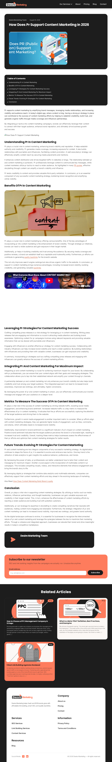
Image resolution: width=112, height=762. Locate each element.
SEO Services (17, 723)
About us (61, 701)
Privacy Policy (63, 723)
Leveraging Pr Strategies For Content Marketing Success (29, 89)
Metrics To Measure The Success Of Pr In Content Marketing (30, 95)
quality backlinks (31, 257)
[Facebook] (23, 756)
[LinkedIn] (27, 756)
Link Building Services (21, 728)
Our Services (65, 4)
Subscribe (95, 572)
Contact (103, 4)
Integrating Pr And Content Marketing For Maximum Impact (30, 92)
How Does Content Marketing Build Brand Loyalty (33, 481)
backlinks (37, 268)
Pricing (86, 4)
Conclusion (13, 102)
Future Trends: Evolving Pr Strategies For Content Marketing (30, 98)
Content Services (19, 733)
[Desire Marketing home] (16, 4)
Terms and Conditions (67, 728)
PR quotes (78, 165)
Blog (95, 4)
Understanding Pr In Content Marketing (23, 82)
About (77, 4)
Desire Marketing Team (34, 535)
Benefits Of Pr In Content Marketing (21, 86)
